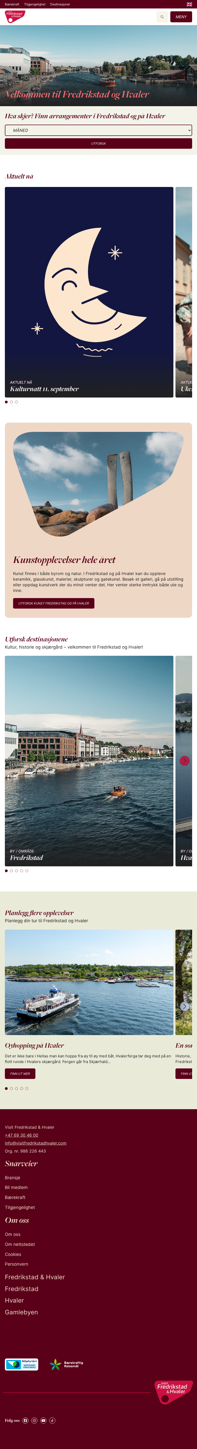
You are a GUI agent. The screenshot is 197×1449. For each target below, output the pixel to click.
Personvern (16, 1264)
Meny (181, 16)
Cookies (13, 1254)
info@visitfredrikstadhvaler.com (35, 1143)
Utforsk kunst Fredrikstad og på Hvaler (53, 603)
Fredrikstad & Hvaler (35, 1277)
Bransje (12, 1177)
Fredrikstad (21, 1289)
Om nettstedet (20, 1244)
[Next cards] (185, 761)
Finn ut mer (20, 1074)
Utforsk (98, 143)
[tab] (6, 402)
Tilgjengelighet (34, 4)
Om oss (13, 1234)
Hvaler (14, 1300)
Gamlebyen (21, 1312)
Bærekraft (12, 4)
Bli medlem (16, 1187)
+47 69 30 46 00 (21, 1135)
